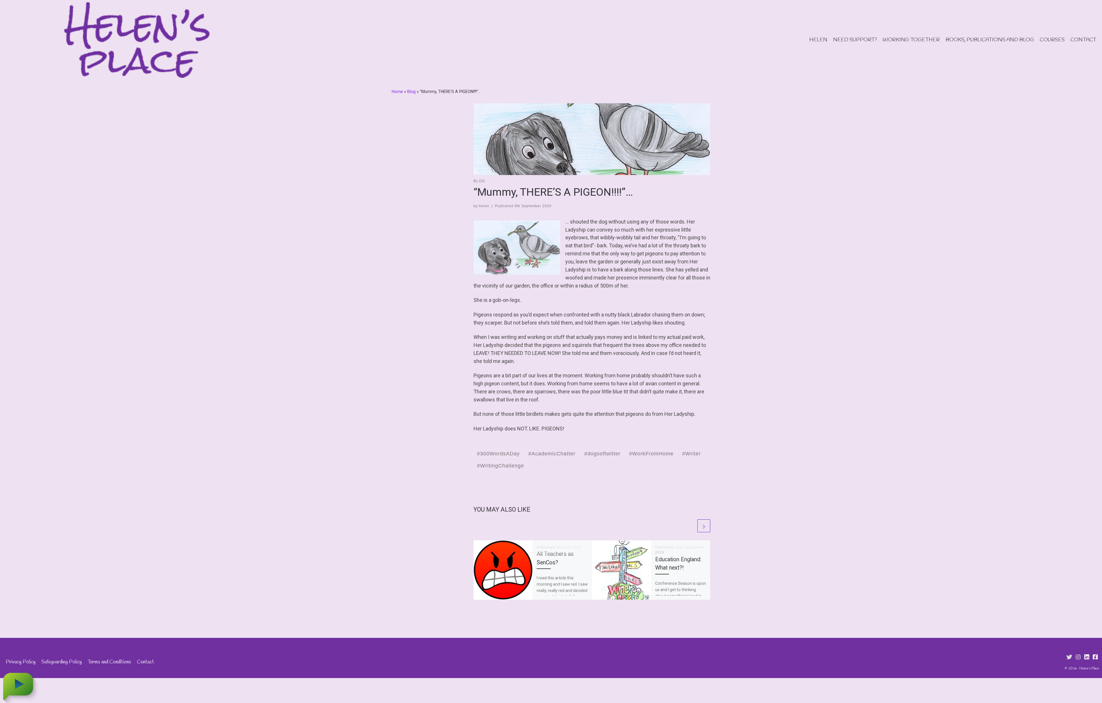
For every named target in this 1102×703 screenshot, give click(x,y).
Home (397, 91)
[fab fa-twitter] (1069, 657)
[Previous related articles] (689, 525)
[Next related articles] (703, 525)
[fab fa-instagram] (1078, 657)
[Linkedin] (1086, 657)
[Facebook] (1095, 657)
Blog (411, 91)
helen (484, 206)
